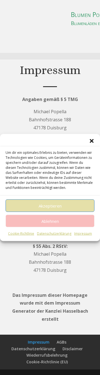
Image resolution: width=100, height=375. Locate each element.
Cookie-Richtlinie (21, 233)
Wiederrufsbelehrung (47, 355)
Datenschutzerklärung (54, 233)
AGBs (61, 342)
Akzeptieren (50, 205)
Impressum (83, 233)
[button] (91, 141)
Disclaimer (72, 348)
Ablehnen (50, 221)
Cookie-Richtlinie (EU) (47, 361)
